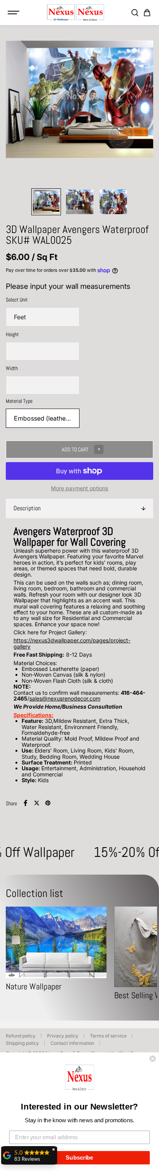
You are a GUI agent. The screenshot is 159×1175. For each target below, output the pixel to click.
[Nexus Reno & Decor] (76, 12)
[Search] (135, 13)
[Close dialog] (152, 1058)
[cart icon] (147, 13)
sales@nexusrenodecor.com (64, 698)
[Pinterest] (47, 803)
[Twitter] (36, 803)
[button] (79, 1079)
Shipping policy (22, 1043)
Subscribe (79, 1158)
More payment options (79, 488)
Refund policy (21, 1036)
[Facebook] (25, 803)
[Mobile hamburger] (14, 12)
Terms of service (108, 1036)
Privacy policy (62, 1036)
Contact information (72, 1043)
